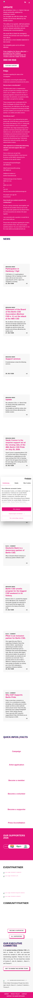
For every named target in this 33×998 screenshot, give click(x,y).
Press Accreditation (16, 823)
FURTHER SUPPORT (11, 65)
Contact (24, 994)
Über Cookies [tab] (27, 483)
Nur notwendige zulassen (16, 518)
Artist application (16, 765)
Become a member (16, 780)
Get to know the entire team (16, 968)
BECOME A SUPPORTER (16, 930)
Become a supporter (16, 809)
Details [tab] (16, 483)
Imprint (6, 994)
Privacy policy (15, 994)
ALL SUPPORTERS (16, 936)
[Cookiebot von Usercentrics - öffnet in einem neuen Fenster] (24, 479)
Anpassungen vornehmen (16, 513)
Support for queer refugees (16, 996)
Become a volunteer (16, 794)
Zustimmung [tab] (6, 483)
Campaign (16, 751)
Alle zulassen (16, 509)
